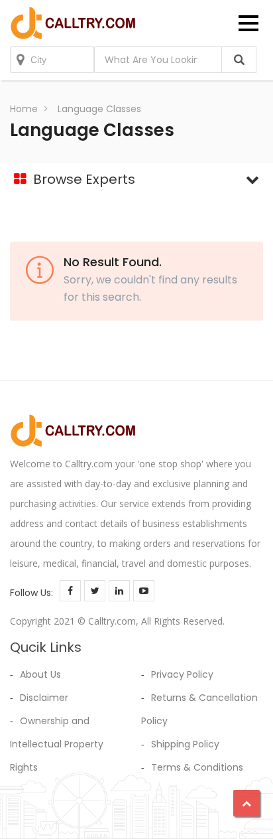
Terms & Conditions (197, 767)
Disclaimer (44, 697)
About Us (40, 674)
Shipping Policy (185, 744)
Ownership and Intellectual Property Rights (56, 744)
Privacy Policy (182, 674)
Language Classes (99, 108)
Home (24, 108)
